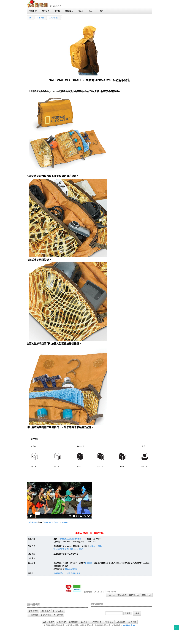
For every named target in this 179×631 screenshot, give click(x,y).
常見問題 (132, 622)
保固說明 (97, 622)
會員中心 (85, 622)
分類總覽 (59, 615)
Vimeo (64, 522)
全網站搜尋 (58, 573)
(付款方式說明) (96, 546)
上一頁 (112, 595)
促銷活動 (34, 611)
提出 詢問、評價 (73, 573)
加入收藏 (122, 595)
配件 (30, 18)
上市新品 (46, 611)
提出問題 (88, 563)
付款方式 (135, 595)
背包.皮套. (40, 18)
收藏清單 (74, 622)
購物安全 (109, 622)
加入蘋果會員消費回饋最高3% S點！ (68, 549)
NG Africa (33, 522)
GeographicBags (50, 522)
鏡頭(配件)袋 (53, 18)
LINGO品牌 (58, 611)
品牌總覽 (34, 615)
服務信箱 (128, 625)
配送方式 (147, 595)
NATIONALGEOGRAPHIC (70, 539)
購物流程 (62, 622)
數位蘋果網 (49, 622)
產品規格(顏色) (71, 569)
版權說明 (121, 622)
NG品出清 (46, 615)
